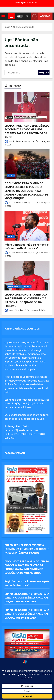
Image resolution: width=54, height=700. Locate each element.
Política (11, 175)
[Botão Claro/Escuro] (20, 16)
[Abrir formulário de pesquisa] (27, 16)
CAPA (10, 118)
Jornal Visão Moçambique (19, 286)
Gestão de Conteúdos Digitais (21, 141)
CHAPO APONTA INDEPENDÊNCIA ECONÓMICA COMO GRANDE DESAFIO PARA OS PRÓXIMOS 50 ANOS (26, 131)
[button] (3, 16)
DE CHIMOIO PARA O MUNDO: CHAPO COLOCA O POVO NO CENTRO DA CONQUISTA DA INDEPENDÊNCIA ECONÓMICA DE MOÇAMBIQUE (26, 190)
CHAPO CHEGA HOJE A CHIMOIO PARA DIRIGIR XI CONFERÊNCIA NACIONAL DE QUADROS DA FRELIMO (25, 300)
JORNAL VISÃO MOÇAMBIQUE (22, 328)
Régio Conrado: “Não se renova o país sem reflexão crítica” (26, 246)
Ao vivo (45, 16)
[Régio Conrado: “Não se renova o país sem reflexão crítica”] (27, 226)
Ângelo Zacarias (16, 310)
